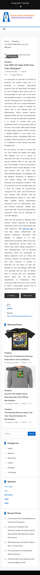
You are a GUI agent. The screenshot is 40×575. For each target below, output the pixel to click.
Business (11, 453)
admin (24, 71)
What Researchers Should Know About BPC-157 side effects (21, 544)
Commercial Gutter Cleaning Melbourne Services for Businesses (21, 520)
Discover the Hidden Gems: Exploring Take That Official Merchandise (16, 397)
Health (10, 448)
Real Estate (12, 458)
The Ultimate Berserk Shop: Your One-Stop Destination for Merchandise (18, 415)
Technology (12, 472)
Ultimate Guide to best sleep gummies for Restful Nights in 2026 (21, 560)
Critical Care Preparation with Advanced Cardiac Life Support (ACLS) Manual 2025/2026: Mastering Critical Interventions (21, 532)
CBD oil (19, 75)
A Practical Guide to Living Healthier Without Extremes (20, 552)
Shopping (7, 62)
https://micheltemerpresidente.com (19, 316)
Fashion (10, 463)
